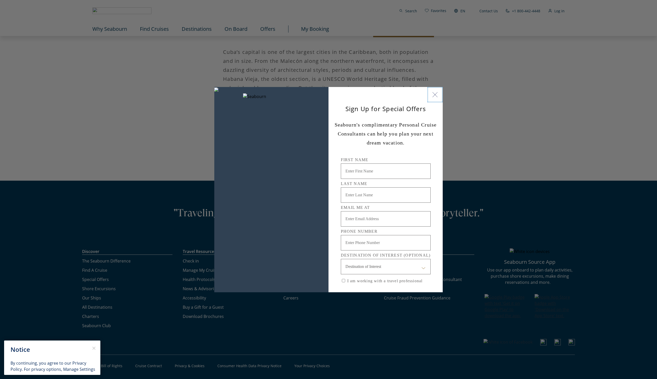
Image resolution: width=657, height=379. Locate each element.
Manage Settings (79, 369)
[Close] (435, 94)
